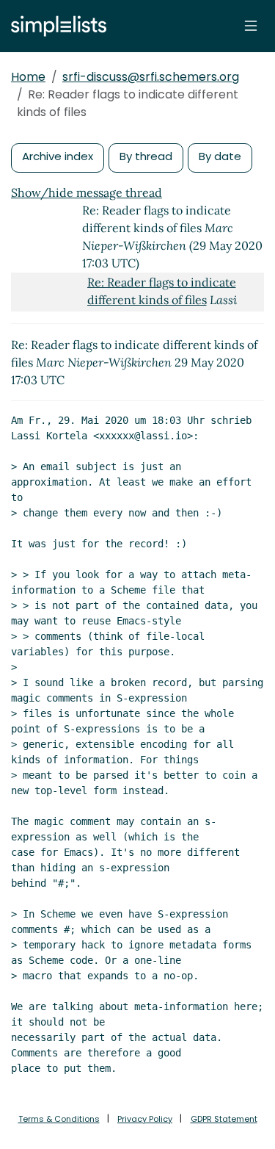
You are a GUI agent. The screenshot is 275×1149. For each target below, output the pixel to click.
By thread (146, 156)
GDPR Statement (224, 1119)
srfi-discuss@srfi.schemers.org (150, 76)
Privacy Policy (144, 1119)
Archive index (57, 156)
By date (220, 156)
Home (28, 76)
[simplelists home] (55, 26)
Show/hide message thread (86, 192)
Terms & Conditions (59, 1119)
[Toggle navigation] (251, 25)
